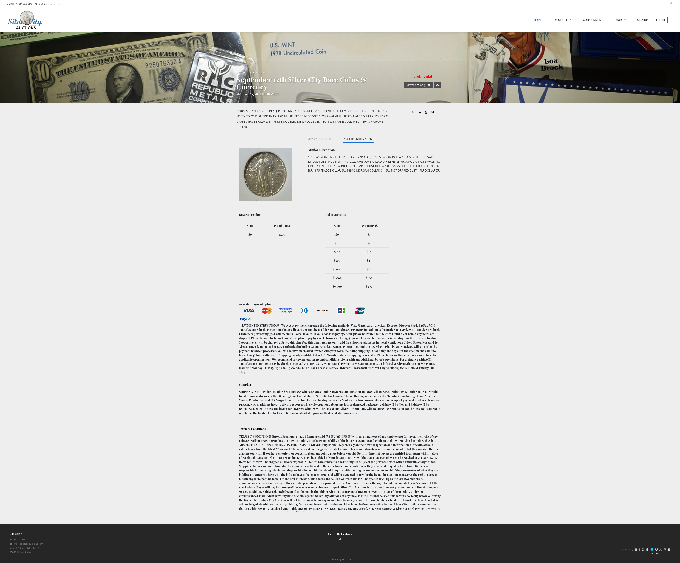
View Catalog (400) (418, 85)
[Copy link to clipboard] (413, 112)
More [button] (620, 20)
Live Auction (251, 72)
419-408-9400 (25, 4)
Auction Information (358, 139)
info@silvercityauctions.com (51, 4)
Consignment (593, 20)
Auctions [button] (562, 20)
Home (538, 20)
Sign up (642, 20)
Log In (660, 20)
